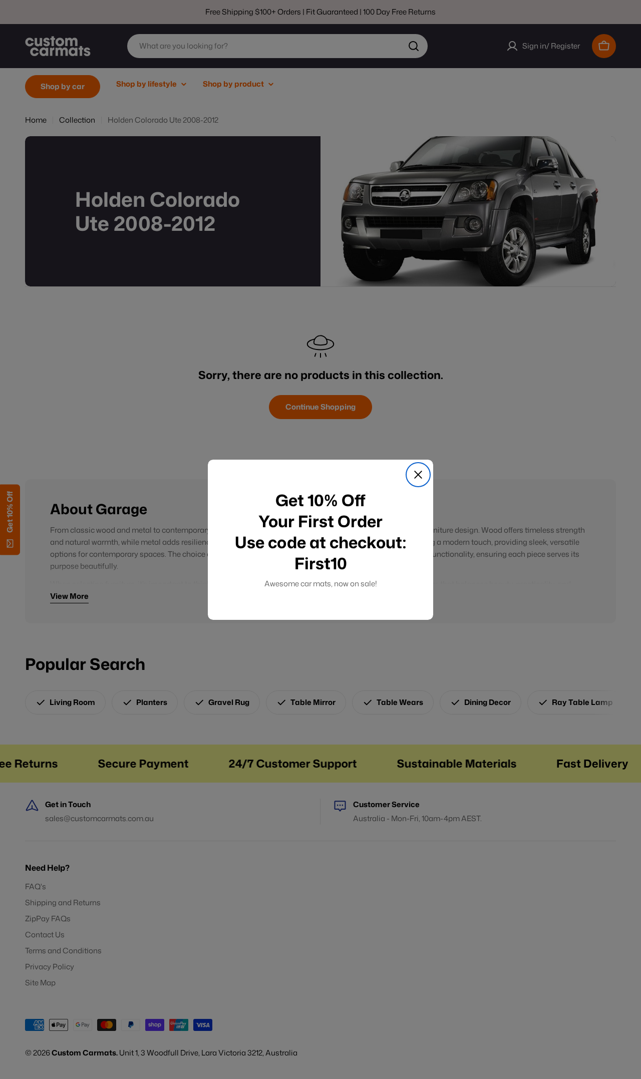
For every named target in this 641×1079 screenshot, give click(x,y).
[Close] (418, 475)
